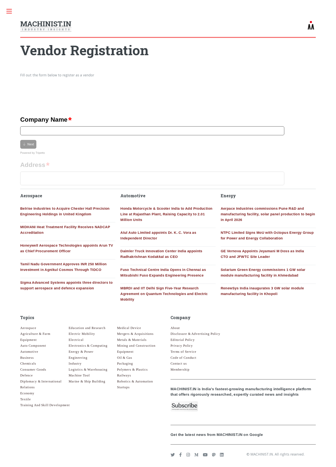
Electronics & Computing (88, 345)
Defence (26, 375)
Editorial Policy (183, 340)
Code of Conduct (183, 358)
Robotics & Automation (135, 381)
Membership (180, 369)
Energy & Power (81, 352)
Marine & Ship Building (87, 381)
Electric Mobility (82, 334)
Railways (124, 375)
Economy (27, 393)
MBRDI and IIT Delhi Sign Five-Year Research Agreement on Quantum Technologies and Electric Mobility (164, 293)
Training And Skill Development (45, 405)
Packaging (125, 363)
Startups (123, 387)
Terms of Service (183, 352)
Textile (25, 399)
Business (27, 358)
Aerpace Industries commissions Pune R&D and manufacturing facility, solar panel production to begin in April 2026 (268, 214)
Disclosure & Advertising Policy (195, 334)
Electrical (76, 340)
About (175, 328)
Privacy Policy (182, 345)
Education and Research (87, 328)
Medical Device (129, 328)
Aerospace (28, 328)
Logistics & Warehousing (88, 369)
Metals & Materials (132, 340)
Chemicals (28, 363)
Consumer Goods (33, 369)
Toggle (9, 11)
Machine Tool (79, 375)
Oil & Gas (124, 358)
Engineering (78, 358)
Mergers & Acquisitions (135, 334)
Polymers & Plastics (132, 369)
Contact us (179, 363)
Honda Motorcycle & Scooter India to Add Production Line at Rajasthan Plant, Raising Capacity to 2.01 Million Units (166, 214)
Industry (75, 363)
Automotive (29, 352)
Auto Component (33, 345)
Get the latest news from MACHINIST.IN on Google (217, 435)
